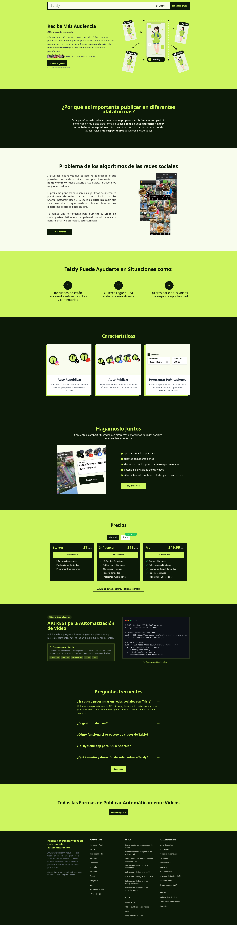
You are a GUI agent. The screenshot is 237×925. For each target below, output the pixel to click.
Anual (126, 537)
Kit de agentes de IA (168, 885)
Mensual (113, 537)
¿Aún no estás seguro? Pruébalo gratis (118, 588)
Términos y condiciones (170, 901)
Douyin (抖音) (95, 894)
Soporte (163, 906)
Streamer (164, 858)
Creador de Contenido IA (170, 876)
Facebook (94, 871)
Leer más (118, 769)
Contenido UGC (166, 871)
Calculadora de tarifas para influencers (136, 866)
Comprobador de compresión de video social (138, 853)
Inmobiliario (165, 863)
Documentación (131, 902)
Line (91, 885)
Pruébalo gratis (179, 5)
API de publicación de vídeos (137, 907)
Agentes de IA (166, 880)
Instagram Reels (96, 845)
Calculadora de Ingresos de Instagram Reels (136, 882)
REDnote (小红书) (97, 889)
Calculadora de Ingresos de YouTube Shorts (136, 889)
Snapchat (94, 863)
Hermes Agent (77, 657)
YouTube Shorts (96, 854)
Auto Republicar (167, 845)
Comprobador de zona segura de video (139, 846)
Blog (127, 911)
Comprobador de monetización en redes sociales (139, 859)
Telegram (94, 880)
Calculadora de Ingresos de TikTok (139, 876)
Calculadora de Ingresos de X (137, 872)
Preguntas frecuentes (134, 916)
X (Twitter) (94, 858)
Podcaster (164, 867)
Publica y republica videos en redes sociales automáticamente (65, 844)
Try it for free (59, 231)
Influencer (164, 849)
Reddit (92, 876)
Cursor (87, 657)
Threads (93, 867)
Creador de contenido (169, 854)
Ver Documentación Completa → (156, 662)
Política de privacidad (169, 897)
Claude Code (54, 657)
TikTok (92, 849)
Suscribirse (72, 554)
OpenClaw (65, 657)
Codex (95, 657)
